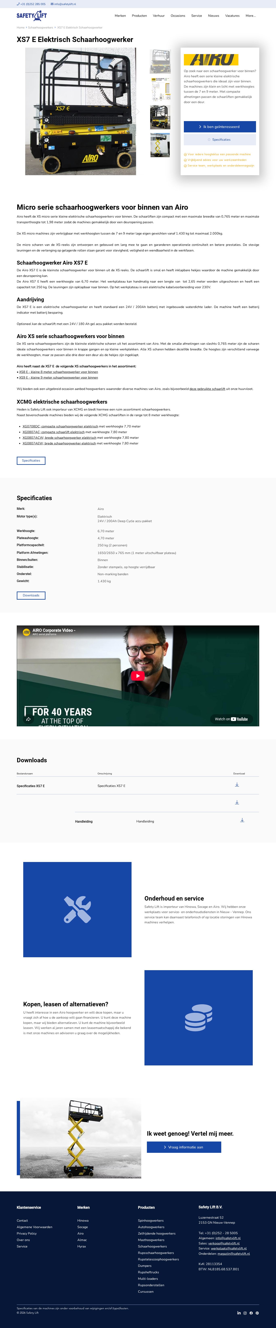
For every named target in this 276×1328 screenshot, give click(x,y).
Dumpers (145, 1266)
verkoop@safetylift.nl (224, 1243)
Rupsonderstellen (151, 1285)
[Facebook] (251, 1313)
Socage (82, 1227)
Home (20, 27)
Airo (80, 1233)
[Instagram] (245, 1313)
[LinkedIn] (239, 1313)
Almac (82, 1240)
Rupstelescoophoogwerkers (158, 1259)
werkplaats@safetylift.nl (229, 1248)
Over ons (23, 1240)
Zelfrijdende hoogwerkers (157, 1233)
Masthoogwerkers (151, 1240)
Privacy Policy (27, 1233)
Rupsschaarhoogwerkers (156, 1253)
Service (22, 1246)
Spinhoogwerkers (151, 1220)
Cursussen (146, 1291)
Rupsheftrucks (148, 1272)
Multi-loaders (148, 1279)
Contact (22, 1220)
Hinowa (82, 1220)
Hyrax (81, 1246)
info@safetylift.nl (65, 4)
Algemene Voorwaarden (34, 1227)
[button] (120, 15)
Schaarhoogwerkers (40, 27)
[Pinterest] (257, 1313)
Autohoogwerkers (151, 1227)
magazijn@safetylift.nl (234, 1254)
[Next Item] (137, 111)
